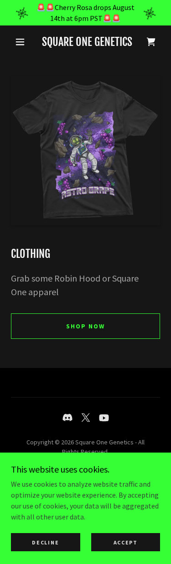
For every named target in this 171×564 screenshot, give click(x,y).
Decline (45, 542)
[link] (87, 42)
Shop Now (85, 326)
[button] (20, 42)
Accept (126, 542)
